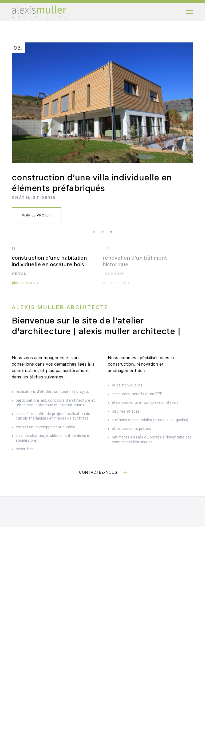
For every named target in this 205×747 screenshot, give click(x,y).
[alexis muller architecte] (39, 12)
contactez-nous (98, 472)
